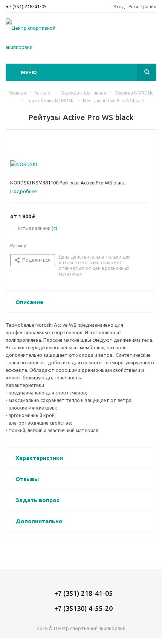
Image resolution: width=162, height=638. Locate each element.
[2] (20, 143)
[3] (28, 143)
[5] (42, 143)
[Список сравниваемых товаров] (152, 32)
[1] (13, 143)
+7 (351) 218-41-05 (26, 6)
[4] (35, 143)
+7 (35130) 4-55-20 (83, 608)
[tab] (26, 191)
